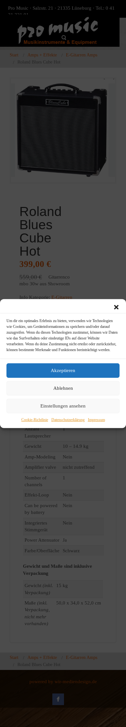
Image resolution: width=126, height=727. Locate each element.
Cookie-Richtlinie (34, 419)
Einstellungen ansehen (63, 405)
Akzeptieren (63, 370)
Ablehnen (63, 388)
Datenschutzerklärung (68, 419)
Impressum (96, 419)
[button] (116, 307)
